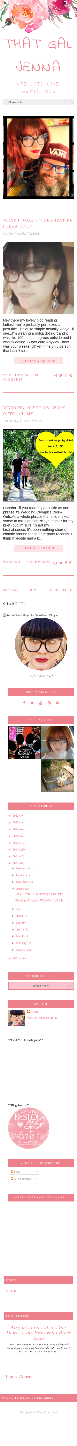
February (22, 943)
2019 (16, 829)
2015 (16, 843)
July (19, 909)
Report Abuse (17, 1376)
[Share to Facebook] (66, 375)
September (22, 882)
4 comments (38, 562)
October (21, 875)
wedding (11, 562)
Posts (16, 1171)
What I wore (15, 375)
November (22, 868)
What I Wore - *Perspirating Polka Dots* (39, 894)
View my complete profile (42, 1017)
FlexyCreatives (47, 1412)
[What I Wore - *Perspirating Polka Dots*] (38, 278)
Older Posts (62, 590)
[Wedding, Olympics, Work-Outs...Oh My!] (38, 465)
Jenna (34, 1012)
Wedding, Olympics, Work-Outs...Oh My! (39, 900)
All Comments (22, 1178)
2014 (16, 849)
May (19, 922)
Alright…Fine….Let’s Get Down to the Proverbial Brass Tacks (38, 1332)
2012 (16, 863)
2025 (16, 815)
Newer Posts (10, 590)
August (20, 888)
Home (34, 590)
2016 (16, 836)
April (19, 929)
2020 (16, 822)
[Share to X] (61, 375)
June (19, 916)
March (20, 936)
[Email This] (55, 375)
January (21, 950)
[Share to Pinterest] (71, 375)
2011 (16, 958)
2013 (16, 856)
